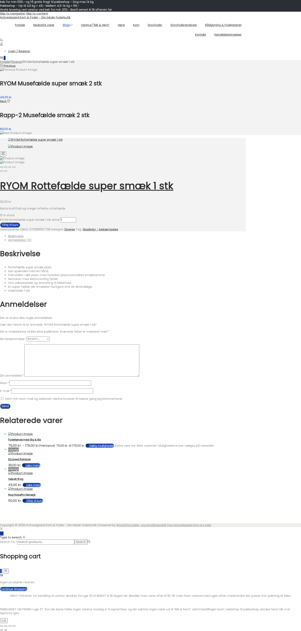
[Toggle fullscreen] (9, 167)
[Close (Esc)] (1, 167)
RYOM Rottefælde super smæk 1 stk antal (29, 220)
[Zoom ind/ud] (1, 626)
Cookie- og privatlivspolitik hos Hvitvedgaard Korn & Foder (170, 525)
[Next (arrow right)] (5, 171)
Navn (4, 383)
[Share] (5, 167)
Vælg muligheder (101, 446)
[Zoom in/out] (14, 167)
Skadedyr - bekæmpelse (100, 229)
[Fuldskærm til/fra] (5, 626)
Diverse (16, 62)
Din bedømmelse (13, 339)
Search (81, 542)
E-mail (5, 391)
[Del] (9, 626)
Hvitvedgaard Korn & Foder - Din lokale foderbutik (35, 17)
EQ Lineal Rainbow (19, 459)
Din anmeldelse (12, 376)
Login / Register (19, 51)
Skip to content (37, 13)
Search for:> (8, 542)
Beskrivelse (16, 236)
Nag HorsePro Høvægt (21, 494)
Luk (4, 621)
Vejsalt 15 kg (15, 479)
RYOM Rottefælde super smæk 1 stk (86, 186)
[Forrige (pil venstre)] (1, 630)
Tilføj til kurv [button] (34, 501)
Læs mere (33, 465)
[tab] (127, 236)
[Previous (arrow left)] (1, 171)
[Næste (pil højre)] (5, 630)
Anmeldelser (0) (20, 240)
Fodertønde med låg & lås (24, 439)
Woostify (122, 525)
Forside (5, 62)
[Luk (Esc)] (14, 626)
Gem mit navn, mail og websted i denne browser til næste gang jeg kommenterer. (64, 399)
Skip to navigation (12, 13)
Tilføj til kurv (10, 225)
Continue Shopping (13, 589)
